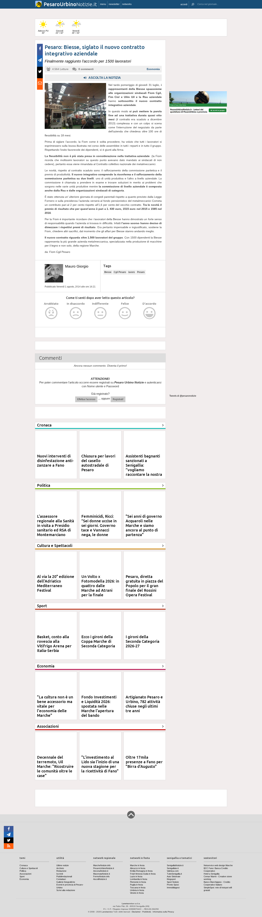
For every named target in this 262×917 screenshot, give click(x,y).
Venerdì (76, 32)
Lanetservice (107, 912)
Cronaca (24, 865)
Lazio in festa (136, 876)
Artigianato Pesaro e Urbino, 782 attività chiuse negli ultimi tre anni (144, 704)
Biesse (107, 272)
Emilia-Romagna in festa (141, 871)
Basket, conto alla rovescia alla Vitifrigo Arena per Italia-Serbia (54, 644)
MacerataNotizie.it (101, 874)
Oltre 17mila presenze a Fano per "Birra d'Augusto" (144, 762)
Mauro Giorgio (76, 266)
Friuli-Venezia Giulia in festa (143, 874)
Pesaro (141, 272)
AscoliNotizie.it (100, 879)
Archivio (60, 868)
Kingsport (171, 879)
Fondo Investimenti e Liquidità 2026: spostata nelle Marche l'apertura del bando (98, 706)
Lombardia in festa (138, 879)
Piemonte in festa (138, 882)
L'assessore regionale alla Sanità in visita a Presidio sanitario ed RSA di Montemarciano (55, 525)
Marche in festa (137, 865)
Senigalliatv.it (173, 868)
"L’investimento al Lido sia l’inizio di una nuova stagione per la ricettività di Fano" (100, 764)
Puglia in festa (136, 885)
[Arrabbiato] (51, 313)
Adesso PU (43, 32)
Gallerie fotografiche (65, 882)
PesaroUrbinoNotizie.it (103, 868)
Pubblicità (146, 912)
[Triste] (76, 313)
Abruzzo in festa (137, 868)
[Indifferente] (100, 313)
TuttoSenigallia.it (174, 874)
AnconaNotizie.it (100, 871)
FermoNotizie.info (101, 876)
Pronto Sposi (173, 885)
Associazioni (25, 874)
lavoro (131, 272)
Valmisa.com (173, 871)
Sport (22, 876)
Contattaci (61, 879)
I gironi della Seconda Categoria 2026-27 (142, 641)
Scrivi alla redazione (65, 890)
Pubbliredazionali (64, 876)
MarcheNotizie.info (101, 865)
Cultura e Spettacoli (29, 868)
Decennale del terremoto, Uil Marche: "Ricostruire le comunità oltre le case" (55, 766)
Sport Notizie (173, 882)
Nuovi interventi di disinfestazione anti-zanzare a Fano (55, 460)
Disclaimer (136, 912)
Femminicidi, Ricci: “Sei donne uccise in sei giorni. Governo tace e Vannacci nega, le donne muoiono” (99, 527)
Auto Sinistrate (173, 876)
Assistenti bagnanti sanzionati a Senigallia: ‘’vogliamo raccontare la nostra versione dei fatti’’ (144, 467)
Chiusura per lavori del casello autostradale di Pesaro (98, 463)
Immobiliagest (173, 887)
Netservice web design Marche (218, 865)
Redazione (61, 871)
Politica (23, 871)
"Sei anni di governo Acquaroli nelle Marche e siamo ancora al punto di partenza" (144, 525)
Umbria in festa (137, 890)
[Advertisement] (198, 64)
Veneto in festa (137, 893)
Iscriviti (59, 874)
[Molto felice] (149, 313)
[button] (184, 4)
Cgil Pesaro (120, 272)
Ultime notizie (62, 865)
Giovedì (59, 32)
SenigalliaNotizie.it (175, 865)
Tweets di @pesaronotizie (182, 396)
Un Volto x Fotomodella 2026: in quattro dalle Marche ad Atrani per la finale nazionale (100, 588)
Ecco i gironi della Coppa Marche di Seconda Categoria (98, 641)
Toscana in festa (137, 887)
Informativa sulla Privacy (163, 912)
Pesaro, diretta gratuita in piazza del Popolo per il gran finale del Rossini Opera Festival (144, 585)
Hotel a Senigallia (211, 874)
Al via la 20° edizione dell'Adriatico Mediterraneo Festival (55, 583)
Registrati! (118, 399)
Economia (153, 69)
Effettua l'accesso (86, 399)
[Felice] (125, 313)
